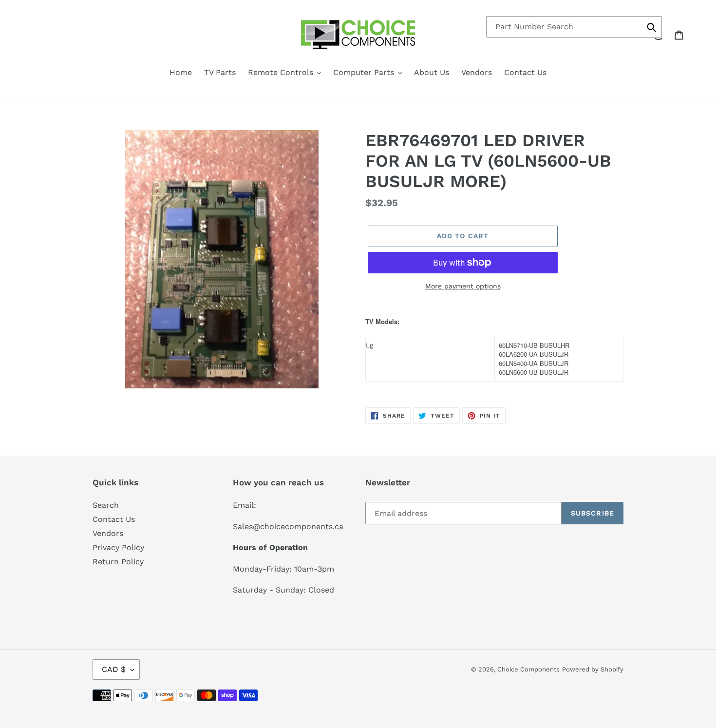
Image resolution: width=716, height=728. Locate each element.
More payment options (463, 286)
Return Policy (118, 561)
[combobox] (574, 27)
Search (106, 505)
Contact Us (114, 519)
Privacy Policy (118, 547)
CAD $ (114, 669)
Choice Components (528, 669)
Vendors (108, 533)
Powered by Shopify (592, 669)
